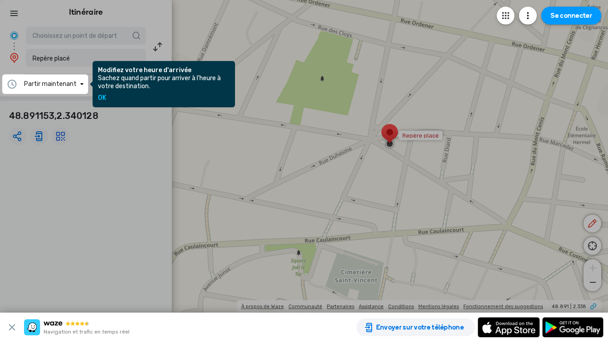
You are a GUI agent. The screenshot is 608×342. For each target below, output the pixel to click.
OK (102, 98)
